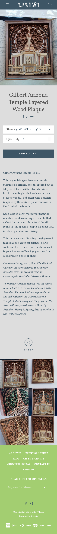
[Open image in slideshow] (28, 47)
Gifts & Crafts (33, 458)
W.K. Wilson (37, 512)
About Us (15, 453)
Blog (16, 458)
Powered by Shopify (28, 516)
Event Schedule (36, 453)
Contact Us (42, 464)
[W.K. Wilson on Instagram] (31, 503)
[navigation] (7, 5)
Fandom (28, 469)
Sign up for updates (28, 479)
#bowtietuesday (19, 464)
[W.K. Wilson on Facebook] (26, 503)
